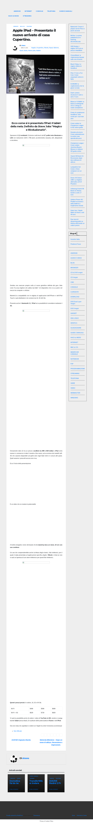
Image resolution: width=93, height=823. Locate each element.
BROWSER (74, 267)
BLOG (73, 263)
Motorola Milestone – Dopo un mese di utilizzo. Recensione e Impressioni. (51, 742)
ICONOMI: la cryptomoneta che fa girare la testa (77, 86)
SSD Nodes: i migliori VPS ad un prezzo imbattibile (77, 48)
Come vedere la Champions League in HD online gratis (77, 125)
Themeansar (36, 815)
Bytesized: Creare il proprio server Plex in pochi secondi (78, 28)
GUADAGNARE (76, 328)
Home (73, 815)
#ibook (46, 47)
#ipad (51, 47)
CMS (72, 282)
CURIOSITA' (15, 26)
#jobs (25, 50)
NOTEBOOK (75, 359)
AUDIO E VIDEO (76, 258)
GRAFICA (74, 323)
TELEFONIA (51, 11)
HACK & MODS (13, 16)
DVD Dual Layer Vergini (76, 302)
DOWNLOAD (75, 297)
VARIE (73, 383)
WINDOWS (74, 398)
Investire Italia (75, 239)
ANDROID (17, 11)
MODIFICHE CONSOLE (75, 353)
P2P (72, 364)
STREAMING (27, 16)
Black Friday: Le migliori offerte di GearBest (76, 66)
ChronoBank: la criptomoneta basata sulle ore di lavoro (77, 57)
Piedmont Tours (76, 244)
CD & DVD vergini (77, 272)
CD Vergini (74, 277)
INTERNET (28, 11)
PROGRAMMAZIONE (78, 368)
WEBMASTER (75, 393)
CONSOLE (39, 11)
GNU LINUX (75, 318)
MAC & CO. (22, 26)
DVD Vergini (75, 308)
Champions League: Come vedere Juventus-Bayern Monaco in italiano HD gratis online (77, 147)
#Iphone (56, 47)
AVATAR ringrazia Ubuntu (21, 740)
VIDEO (73, 388)
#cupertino (40, 47)
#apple (33, 47)
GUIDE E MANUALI (65, 11)
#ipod (21, 50)
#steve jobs (32, 50)
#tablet (38, 50)
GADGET (19, 778)
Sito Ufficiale (18, 731)
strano (23, 45)
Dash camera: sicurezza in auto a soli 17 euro (77, 95)
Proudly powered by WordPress (14, 815)
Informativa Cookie (82, 815)
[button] (82, 13)
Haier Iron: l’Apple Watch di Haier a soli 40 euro (77, 212)
